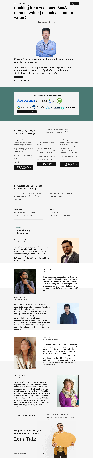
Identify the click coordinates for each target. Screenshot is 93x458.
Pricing (43, 2)
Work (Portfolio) (36, 2)
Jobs (29, 5)
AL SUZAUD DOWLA (21, 3)
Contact (50, 2)
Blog (55, 2)
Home (29, 2)
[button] (74, 3)
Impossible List (61, 2)
